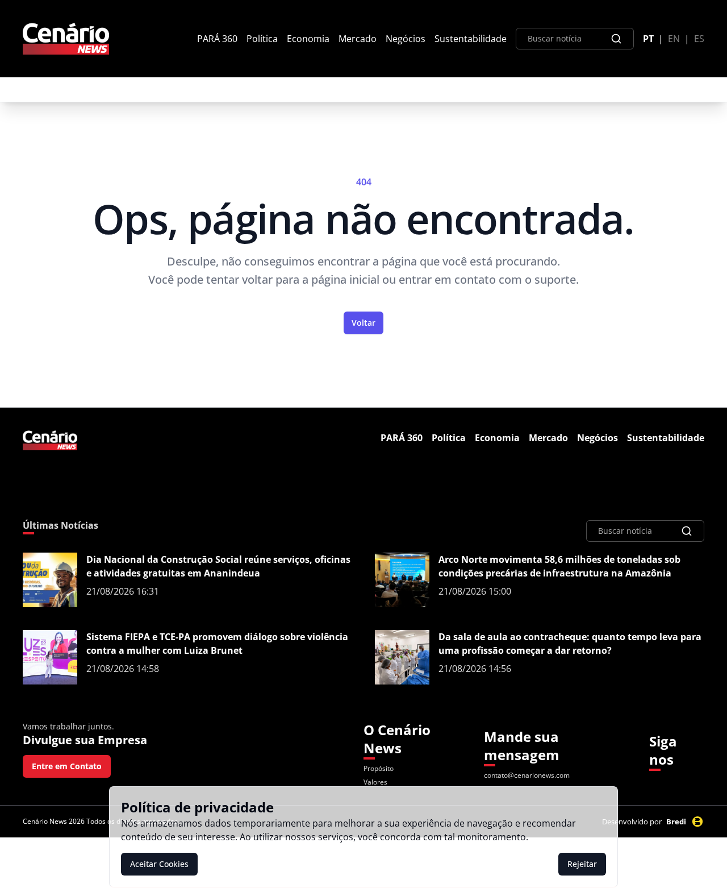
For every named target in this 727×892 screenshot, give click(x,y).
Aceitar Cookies (159, 863)
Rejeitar (582, 863)
